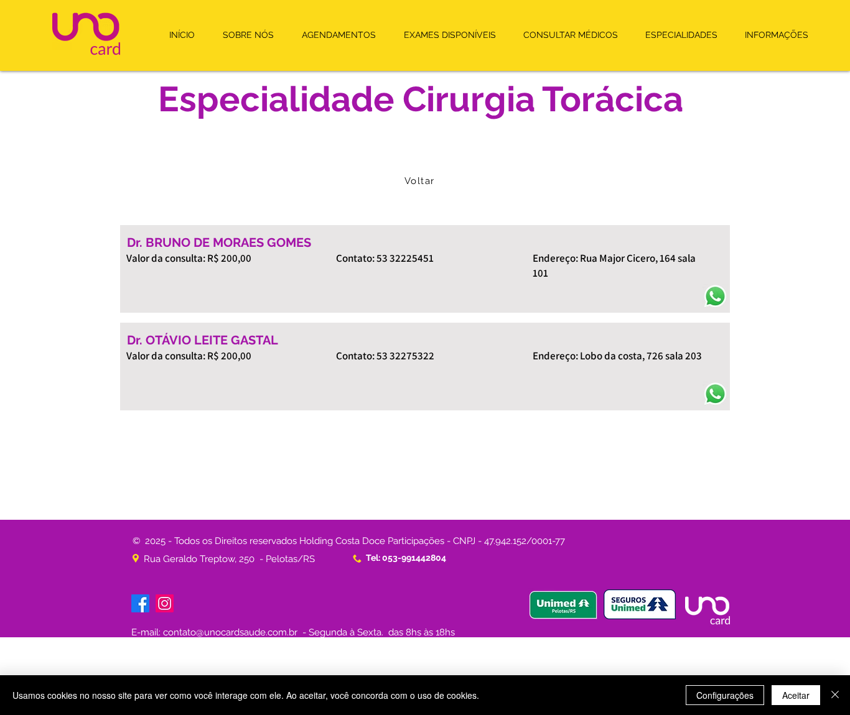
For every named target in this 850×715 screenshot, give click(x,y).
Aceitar (796, 695)
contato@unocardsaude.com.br (230, 632)
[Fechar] (835, 695)
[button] (338, 35)
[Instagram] (165, 603)
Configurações (725, 695)
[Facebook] (140, 603)
